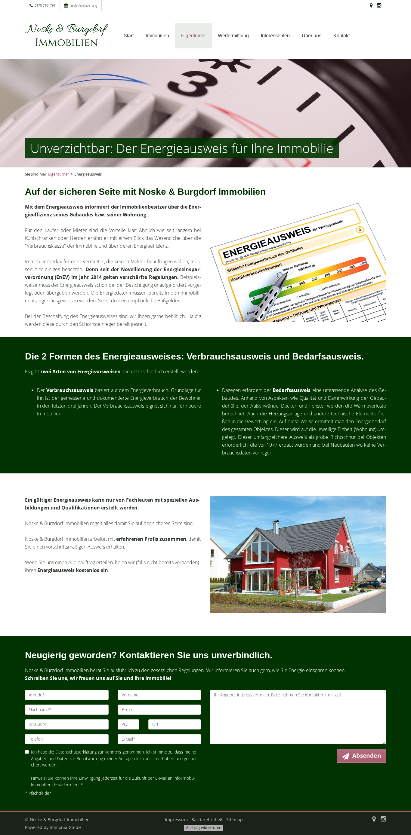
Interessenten (275, 35)
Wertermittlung (233, 35)
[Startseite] (67, 35)
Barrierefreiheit (207, 819)
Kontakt (341, 35)
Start (129, 35)
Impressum (176, 819)
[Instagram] (379, 5)
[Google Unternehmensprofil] (371, 5)
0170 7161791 (45, 5)
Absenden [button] (366, 756)
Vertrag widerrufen (203, 827)
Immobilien (157, 35)
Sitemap (234, 819)
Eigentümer (193, 35)
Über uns (311, 35)
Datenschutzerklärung (76, 752)
